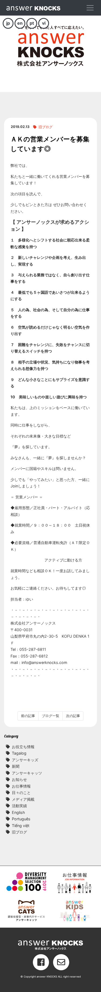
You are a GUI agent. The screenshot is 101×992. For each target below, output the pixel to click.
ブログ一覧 (50, 716)
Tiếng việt (20, 825)
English (18, 812)
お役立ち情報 (23, 746)
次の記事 (73, 716)
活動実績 (19, 805)
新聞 (15, 766)
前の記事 (28, 716)
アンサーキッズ (25, 760)
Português (21, 819)
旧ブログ (46, 127)
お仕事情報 (21, 786)
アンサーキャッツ (27, 773)
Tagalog (19, 753)
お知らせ (19, 779)
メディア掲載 (23, 799)
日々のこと (21, 792)
